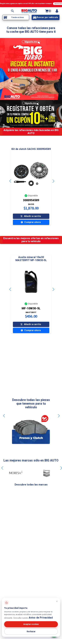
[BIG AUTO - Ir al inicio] (29, 11)
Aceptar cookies (31, 624)
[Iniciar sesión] (57, 11)
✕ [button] (57, 601)
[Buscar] (12, 11)
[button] (31, 174)
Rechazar (31, 631)
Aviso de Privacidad (41, 617)
